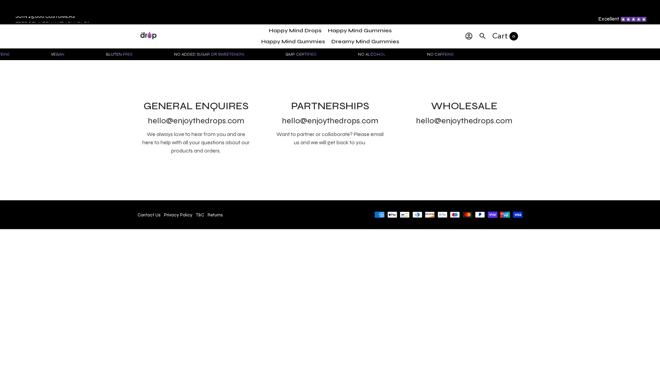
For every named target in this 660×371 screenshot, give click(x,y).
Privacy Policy (178, 215)
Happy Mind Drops (295, 30)
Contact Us (149, 215)
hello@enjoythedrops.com (196, 121)
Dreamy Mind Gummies (365, 41)
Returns (215, 215)
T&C (200, 215)
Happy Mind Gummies (360, 30)
